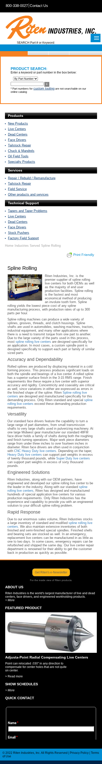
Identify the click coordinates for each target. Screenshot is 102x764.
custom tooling (43, 88)
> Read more (14, 676)
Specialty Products (21, 162)
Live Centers (17, 129)
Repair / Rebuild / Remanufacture (31, 178)
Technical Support (23, 203)
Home (9, 245)
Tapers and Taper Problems (27, 211)
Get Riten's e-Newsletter (51, 572)
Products (15, 116)
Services (15, 170)
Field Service (17, 189)
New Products (18, 123)
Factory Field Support (23, 238)
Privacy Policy (79, 753)
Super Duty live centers (73, 458)
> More (10, 600)
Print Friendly (83, 255)
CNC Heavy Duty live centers (35, 451)
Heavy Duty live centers (24, 454)
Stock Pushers (18, 233)
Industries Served (27, 245)
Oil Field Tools (18, 156)
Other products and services (28, 194)
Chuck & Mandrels (21, 151)
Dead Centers (17, 134)
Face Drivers (17, 140)
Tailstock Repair (19, 145)
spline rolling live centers (33, 342)
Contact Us (39, 5)
